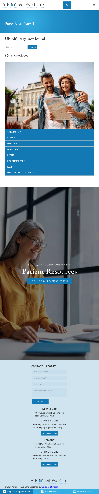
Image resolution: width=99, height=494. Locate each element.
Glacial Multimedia (49, 487)
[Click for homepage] (49, 481)
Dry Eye (11, 143)
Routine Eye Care (16, 161)
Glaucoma (12, 149)
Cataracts (13, 132)
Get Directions (49, 433)
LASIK (9, 167)
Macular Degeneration (19, 172)
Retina (10, 155)
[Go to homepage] (23, 5)
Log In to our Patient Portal (49, 281)
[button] (94, 5)
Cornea (11, 137)
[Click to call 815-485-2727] (67, 5)
